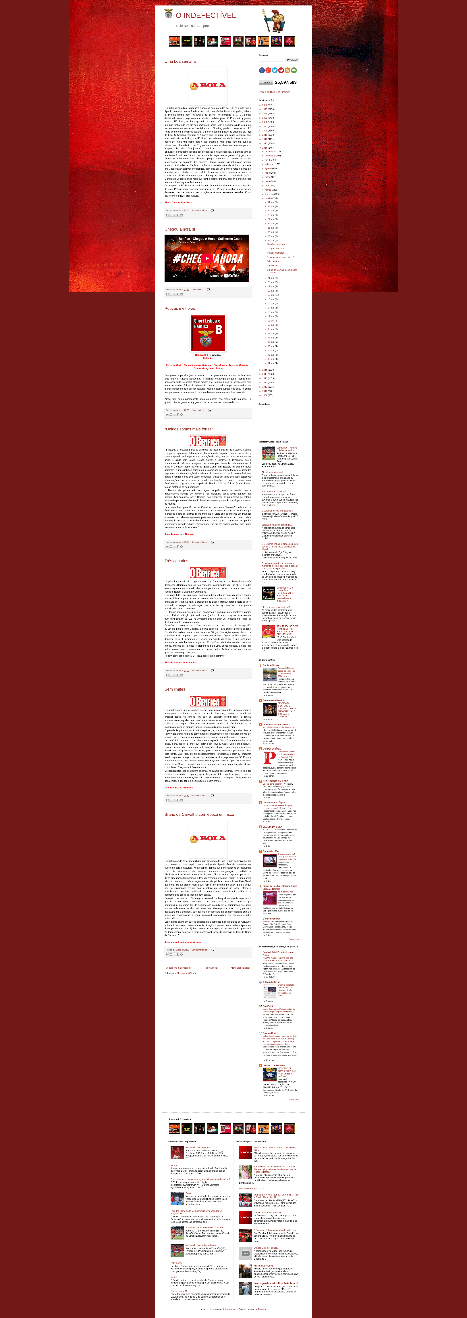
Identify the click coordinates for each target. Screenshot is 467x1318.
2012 (265, 382)
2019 (265, 135)
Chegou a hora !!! (180, 229)
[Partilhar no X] (174, 215)
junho (268, 177)
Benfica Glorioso (271, 665)
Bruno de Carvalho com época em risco (199, 814)
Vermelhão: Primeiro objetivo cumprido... (287, 449)
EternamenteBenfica (273, 700)
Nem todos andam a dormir (267, 1212)
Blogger (262, 1309)
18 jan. (271, 291)
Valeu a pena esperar (272, 784)
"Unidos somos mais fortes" (189, 429)
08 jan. (271, 333)
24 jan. (271, 232)
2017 (265, 143)
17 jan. (271, 295)
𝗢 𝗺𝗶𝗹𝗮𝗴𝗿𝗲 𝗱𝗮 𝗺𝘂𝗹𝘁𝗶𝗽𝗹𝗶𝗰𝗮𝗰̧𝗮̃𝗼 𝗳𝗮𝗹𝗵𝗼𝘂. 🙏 (276, 1283)
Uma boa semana (180, 61)
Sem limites (175, 689)
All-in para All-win (285, 892)
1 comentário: (198, 289)
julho (267, 173)
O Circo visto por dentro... (266, 1248)
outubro (269, 160)
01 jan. (271, 363)
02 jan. (271, 359)
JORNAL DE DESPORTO (275, 1065)
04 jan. (271, 350)
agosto (268, 168)
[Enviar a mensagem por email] (167, 215)
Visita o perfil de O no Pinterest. (274, 92)
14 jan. (271, 307)
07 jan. (271, 337)
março (268, 190)
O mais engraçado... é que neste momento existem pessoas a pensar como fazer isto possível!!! (280, 566)
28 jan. (271, 215)
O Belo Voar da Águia (274, 802)
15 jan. (271, 303)
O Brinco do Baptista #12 (251, 1188)
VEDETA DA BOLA (272, 827)
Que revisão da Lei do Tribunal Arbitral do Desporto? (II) (286, 754)
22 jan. (271, 240)
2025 (265, 109)
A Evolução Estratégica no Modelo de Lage (275, 1230)
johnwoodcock (230, 1309)
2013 (265, 378)
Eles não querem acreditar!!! (276, 607)
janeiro (268, 198)
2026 (265, 105)
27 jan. (271, 219)
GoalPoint (268, 1006)
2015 (265, 370)
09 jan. (271, 329)
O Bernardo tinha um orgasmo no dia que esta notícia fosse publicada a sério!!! (280, 547)
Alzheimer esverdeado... (274, 472)
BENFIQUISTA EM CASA (275, 781)
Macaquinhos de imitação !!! (276, 491)
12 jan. (271, 316)
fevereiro (269, 194)
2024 (265, 113)
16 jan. (271, 299)
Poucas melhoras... (181, 308)
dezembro (270, 151)
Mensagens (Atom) (186, 973)
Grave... (189, 1193)
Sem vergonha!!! (179, 1291)
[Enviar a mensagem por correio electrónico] (212, 210)
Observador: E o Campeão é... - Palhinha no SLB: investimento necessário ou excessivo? (285, 594)
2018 (265, 139)
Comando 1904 (271, 851)
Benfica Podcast (271, 918)
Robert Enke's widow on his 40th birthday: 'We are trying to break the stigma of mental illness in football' (275, 1169)
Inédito (174, 1277)
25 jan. (271, 228)
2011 (265, 387)
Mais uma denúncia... (264, 1266)
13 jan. (271, 312)
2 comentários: (198, 410)
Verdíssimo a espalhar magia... (277, 525)
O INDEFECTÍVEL (206, 15)
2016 (265, 148)
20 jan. (271, 282)
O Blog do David (271, 982)
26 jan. (271, 223)
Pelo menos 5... (178, 1263)
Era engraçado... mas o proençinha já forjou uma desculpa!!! (200, 1179)
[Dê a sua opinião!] (171, 215)
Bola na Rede (270, 1033)
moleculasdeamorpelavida (276, 724)
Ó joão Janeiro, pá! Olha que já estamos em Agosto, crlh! (287, 857)
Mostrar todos (294, 939)
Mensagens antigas (240, 968)
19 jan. (271, 286)
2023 (265, 118)
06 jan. (271, 342)
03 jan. (271, 355)
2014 (265, 374)
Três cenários (176, 561)
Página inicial (211, 968)
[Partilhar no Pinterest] (181, 215)
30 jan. (271, 206)
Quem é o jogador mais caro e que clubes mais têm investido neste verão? (286, 990)
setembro (270, 164)
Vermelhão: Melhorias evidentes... (202, 1245)
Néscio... (175, 1165)
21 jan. (271, 278)
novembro (270, 155)
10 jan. (271, 325)
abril (267, 185)
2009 (265, 395)
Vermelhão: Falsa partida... (199, 1147)
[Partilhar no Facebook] (178, 215)
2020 (265, 130)
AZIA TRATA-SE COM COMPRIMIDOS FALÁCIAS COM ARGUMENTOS (287, 630)
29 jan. (271, 210)
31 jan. (271, 202)
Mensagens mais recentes (178, 968)
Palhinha (267, 921)
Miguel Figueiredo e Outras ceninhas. (279, 727)
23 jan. (271, 236)
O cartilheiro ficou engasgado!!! (277, 510)
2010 (265, 391)
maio (267, 181)
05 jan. (271, 346)
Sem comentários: (200, 210)
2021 (265, 126)
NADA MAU (268, 830)
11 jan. (271, 320)
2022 (265, 122)
